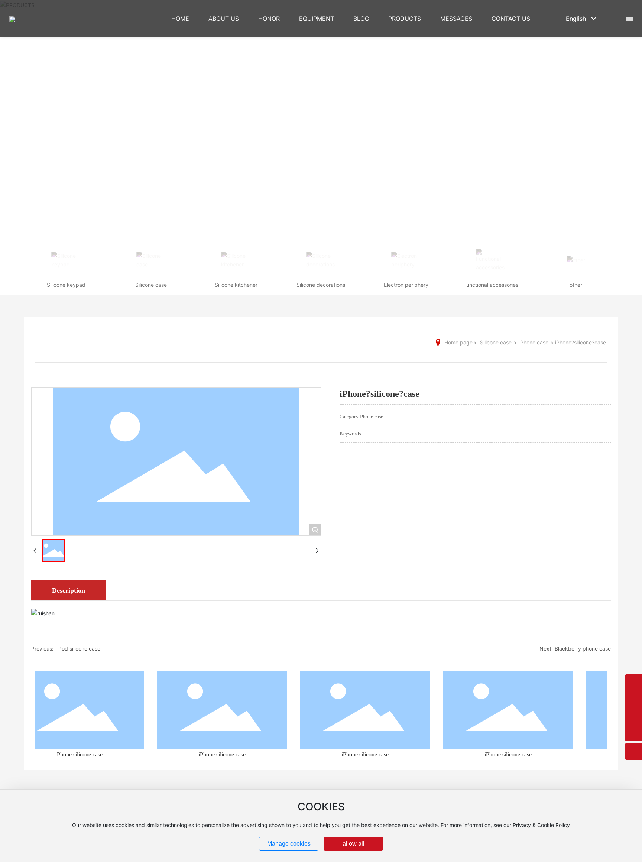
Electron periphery (406, 285)
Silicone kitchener (236, 285)
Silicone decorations (320, 285)
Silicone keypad (66, 285)
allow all (353, 843)
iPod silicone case (78, 648)
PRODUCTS (321, 114)
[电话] (633, 716)
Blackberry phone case (583, 648)
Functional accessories (490, 285)
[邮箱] (633, 699)
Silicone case (151, 285)
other (576, 285)
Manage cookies (289, 843)
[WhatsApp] (633, 682)
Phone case (534, 342)
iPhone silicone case (67, 754)
